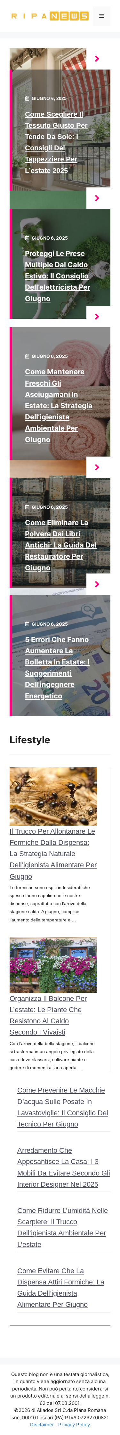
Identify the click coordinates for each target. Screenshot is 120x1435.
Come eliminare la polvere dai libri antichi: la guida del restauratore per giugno (61, 545)
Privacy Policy (74, 1425)
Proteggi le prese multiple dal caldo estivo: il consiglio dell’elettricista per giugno (57, 276)
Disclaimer (42, 1425)
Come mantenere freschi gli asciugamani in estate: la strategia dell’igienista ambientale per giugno (58, 405)
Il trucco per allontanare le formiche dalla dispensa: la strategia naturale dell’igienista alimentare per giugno (53, 853)
